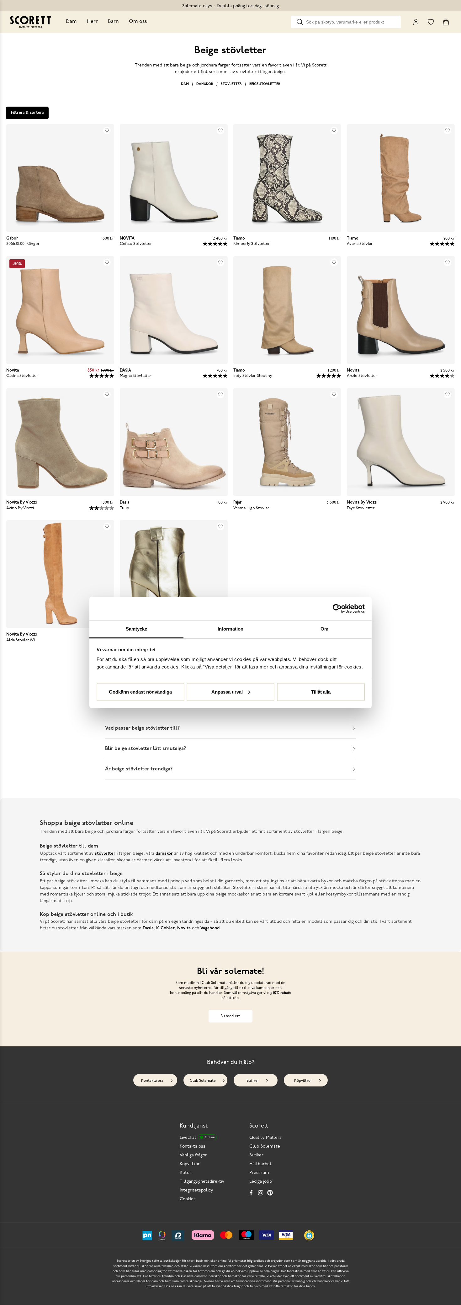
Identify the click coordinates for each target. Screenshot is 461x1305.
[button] (309, 1235)
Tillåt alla (321, 692)
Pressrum (259, 1172)
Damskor (204, 84)
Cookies (188, 1199)
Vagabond (210, 928)
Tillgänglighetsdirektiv (202, 1181)
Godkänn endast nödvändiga (140, 692)
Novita (184, 928)
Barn (113, 21)
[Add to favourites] (107, 130)
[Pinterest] (270, 1192)
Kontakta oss (152, 1081)
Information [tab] (230, 628)
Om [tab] (324, 628)
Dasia (148, 928)
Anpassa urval (227, 692)
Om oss (138, 21)
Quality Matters (265, 1137)
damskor (164, 853)
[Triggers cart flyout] (446, 22)
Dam (71, 21)
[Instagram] (260, 1192)
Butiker (252, 1081)
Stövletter (231, 84)
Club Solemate (203, 1081)
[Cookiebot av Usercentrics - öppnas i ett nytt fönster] (337, 608)
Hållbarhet (260, 1164)
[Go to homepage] (30, 22)
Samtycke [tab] (136, 628)
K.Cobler (165, 928)
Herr (92, 21)
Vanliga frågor (193, 1155)
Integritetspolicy (196, 1190)
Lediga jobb (260, 1181)
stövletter (105, 853)
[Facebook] (251, 1192)
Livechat (197, 1137)
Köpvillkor (303, 1081)
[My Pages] (416, 22)
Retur (185, 1172)
